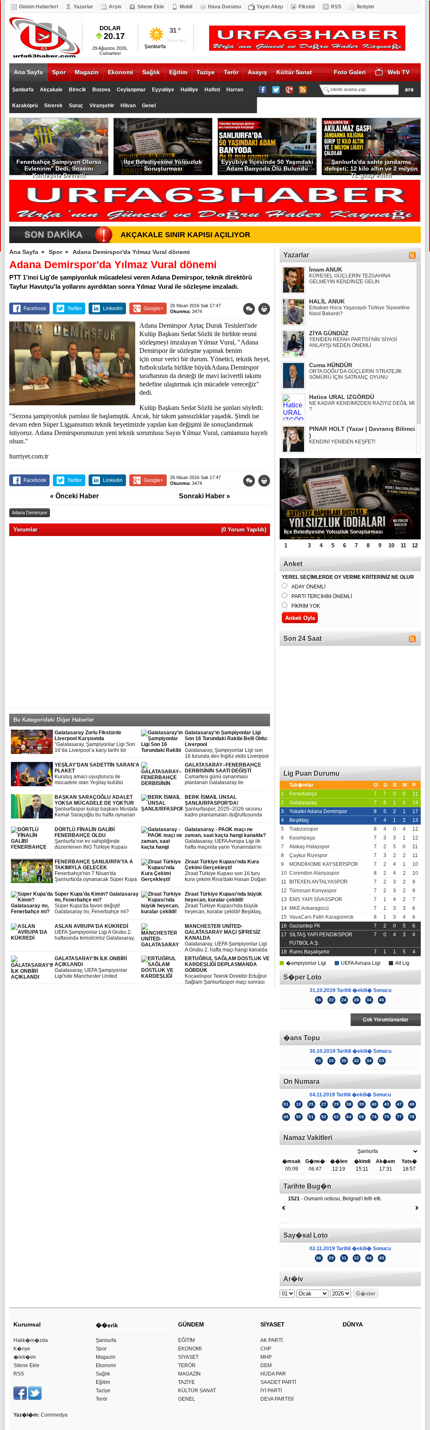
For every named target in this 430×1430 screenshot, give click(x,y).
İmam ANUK (325, 269)
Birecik (77, 90)
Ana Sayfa (28, 72)
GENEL (186, 1399)
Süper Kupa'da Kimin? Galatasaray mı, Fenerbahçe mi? (97, 903)
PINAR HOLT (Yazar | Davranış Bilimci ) (362, 432)
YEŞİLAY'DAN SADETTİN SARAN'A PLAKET (97, 774)
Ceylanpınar (131, 90)
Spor (59, 72)
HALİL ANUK (327, 301)
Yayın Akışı (270, 7)
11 (403, 545)
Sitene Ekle (150, 7)
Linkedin (113, 308)
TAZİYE (186, 1382)
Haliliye (189, 90)
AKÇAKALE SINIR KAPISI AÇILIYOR (185, 235)
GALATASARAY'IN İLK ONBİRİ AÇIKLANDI (92, 967)
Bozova (101, 90)
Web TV (398, 72)
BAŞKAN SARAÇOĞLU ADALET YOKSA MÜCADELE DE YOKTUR (96, 806)
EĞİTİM (186, 1340)
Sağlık (151, 72)
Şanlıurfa (23, 90)
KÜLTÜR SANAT (197, 1391)
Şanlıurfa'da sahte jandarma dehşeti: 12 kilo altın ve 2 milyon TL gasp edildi (371, 166)
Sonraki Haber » (204, 496)
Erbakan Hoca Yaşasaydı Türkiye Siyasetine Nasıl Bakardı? (359, 310)
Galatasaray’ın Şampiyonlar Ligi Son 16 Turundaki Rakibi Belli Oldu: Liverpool (227, 744)
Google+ (153, 308)
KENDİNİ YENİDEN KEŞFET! (342, 442)
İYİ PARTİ (271, 1391)
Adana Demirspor (29, 512)
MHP (266, 1357)
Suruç (76, 106)
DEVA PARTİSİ (277, 1399)
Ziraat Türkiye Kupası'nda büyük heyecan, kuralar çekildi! (223, 903)
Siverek (53, 106)
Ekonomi (120, 72)
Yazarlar (83, 7)
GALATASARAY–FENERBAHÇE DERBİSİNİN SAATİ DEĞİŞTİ (223, 774)
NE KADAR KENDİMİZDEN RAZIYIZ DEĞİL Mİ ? (361, 406)
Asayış (257, 72)
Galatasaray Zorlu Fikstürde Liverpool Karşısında (97, 742)
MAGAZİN (189, 1374)
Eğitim (178, 72)
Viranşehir (101, 106)
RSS (336, 7)
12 (415, 545)
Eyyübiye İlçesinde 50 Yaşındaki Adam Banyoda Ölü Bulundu (267, 165)
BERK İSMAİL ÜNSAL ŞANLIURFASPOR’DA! (223, 806)
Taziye (206, 72)
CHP (265, 1349)
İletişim (365, 7)
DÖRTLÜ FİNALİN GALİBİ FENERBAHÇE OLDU (96, 838)
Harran (234, 90)
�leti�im (24, 1357)
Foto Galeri (350, 72)
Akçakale (51, 90)
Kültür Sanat (294, 72)
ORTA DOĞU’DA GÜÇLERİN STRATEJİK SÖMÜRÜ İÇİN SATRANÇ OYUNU (355, 374)
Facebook (35, 308)
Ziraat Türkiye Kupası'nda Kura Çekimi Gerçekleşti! (225, 871)
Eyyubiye (163, 90)
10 (391, 545)
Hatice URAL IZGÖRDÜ (341, 397)
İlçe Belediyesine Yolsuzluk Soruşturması (163, 165)
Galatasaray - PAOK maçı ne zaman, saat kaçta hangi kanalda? (225, 838)
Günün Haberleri (38, 7)
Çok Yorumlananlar (386, 1020)
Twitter (74, 308)
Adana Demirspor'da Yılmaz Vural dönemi (131, 252)
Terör (231, 72)
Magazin (87, 72)
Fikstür (307, 7)
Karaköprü (25, 106)
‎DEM (266, 1365)
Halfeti (212, 90)
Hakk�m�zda (30, 1340)
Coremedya (54, 1415)
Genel (149, 106)
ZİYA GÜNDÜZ (329, 333)
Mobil (186, 7)
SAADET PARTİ (278, 1382)
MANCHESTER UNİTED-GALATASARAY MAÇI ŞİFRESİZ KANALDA (226, 938)
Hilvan (128, 106)
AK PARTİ (271, 1340)
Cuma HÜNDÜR (330, 365)
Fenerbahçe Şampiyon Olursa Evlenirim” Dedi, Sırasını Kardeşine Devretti (58, 166)
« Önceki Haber (74, 496)
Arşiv (115, 7)
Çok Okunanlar (315, 1020)
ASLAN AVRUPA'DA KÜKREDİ (97, 932)
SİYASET (188, 1357)
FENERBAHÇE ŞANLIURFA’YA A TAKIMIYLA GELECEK (97, 871)
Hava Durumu (224, 7)
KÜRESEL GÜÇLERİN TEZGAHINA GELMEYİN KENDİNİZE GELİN (349, 279)
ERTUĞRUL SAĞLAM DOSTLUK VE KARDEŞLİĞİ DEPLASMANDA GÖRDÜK (227, 970)
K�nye (21, 1349)
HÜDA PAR (273, 1374)
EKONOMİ (190, 1349)
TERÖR (187, 1365)
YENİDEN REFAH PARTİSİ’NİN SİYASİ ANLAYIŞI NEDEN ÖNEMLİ (353, 342)
